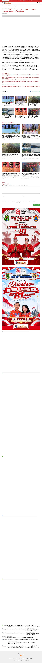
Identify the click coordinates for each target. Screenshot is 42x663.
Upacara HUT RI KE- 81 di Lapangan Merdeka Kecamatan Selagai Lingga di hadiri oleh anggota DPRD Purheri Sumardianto (20, 75)
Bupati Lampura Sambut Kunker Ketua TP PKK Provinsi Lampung (33, 634)
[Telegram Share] (37, 91)
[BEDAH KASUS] (7, 3)
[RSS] (21, 656)
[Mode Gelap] (37, 3)
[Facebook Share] (30, 91)
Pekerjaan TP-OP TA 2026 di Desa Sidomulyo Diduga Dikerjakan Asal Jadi (15, 79)
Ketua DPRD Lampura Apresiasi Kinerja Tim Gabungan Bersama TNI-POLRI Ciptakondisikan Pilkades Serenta (21, 643)
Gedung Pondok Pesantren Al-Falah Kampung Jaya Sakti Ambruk (32, 630)
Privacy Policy (11, 658)
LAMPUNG (7, 8)
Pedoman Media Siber (25, 658)
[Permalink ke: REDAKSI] (3, 13)
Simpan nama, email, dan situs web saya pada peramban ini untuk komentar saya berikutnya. (19, 201)
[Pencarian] (39, 3)
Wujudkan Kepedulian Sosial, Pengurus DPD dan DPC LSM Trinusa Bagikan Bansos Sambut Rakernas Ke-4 (21, 87)
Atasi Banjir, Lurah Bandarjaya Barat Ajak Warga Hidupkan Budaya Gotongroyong (23, 647)
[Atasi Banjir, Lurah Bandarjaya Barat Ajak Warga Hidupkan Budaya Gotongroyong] (17, 646)
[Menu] (2, 3)
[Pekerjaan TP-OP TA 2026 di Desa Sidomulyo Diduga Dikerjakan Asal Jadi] (34, 99)
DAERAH (3, 8)
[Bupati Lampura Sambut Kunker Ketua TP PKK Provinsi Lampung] (14, 633)
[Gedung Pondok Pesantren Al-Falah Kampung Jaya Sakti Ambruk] (14, 629)
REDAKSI (5, 13)
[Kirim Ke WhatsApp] (39, 91)
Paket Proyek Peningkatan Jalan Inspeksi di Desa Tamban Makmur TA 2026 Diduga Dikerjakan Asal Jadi (20, 82)
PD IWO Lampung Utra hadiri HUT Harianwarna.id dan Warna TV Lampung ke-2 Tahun (24, 626)
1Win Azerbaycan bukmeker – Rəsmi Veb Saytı (14, 0)
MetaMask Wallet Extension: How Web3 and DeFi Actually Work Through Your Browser (17, 637)
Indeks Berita (17, 658)
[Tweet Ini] (33, 91)
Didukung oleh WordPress (17, 660)
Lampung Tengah (12, 8)
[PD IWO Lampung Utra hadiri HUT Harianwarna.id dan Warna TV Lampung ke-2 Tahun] (17, 625)
